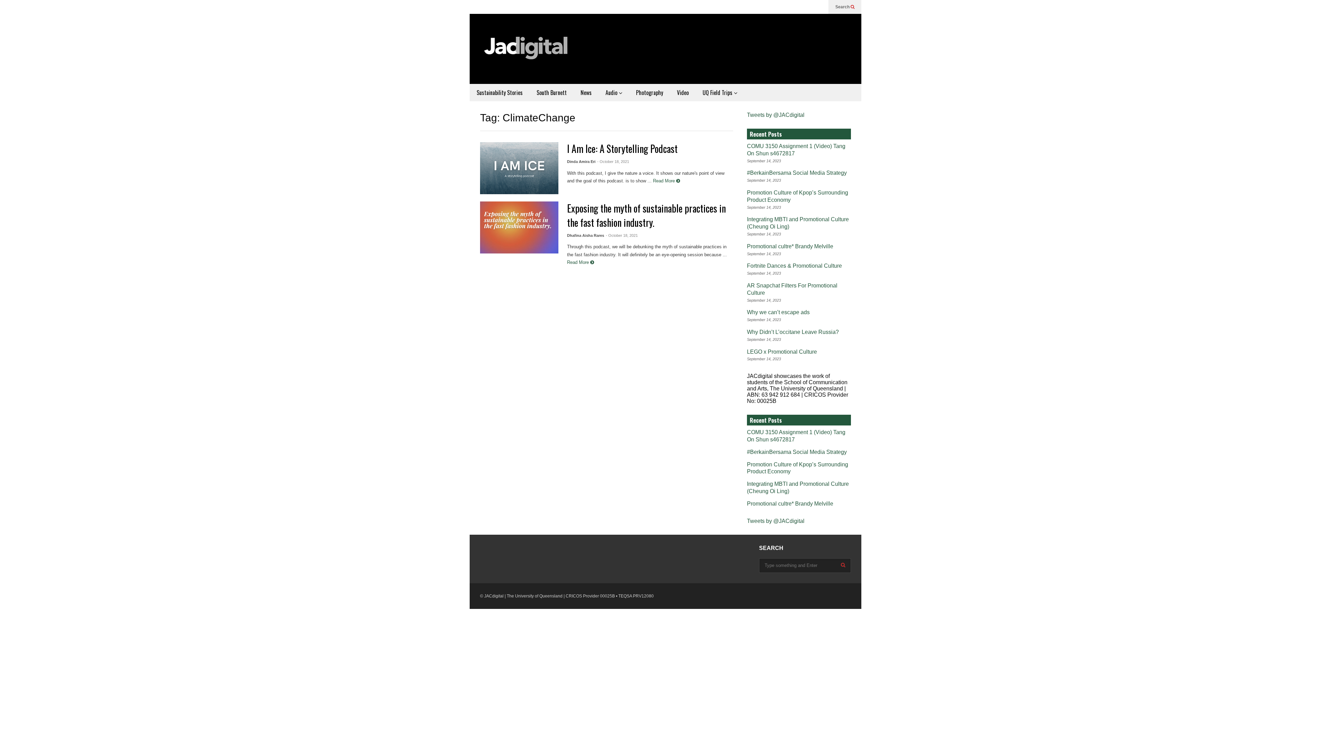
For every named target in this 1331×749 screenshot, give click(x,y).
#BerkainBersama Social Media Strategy (797, 173)
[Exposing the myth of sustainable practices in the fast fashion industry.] (519, 227)
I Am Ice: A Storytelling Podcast (622, 148)
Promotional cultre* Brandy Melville (790, 246)
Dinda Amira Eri (581, 162)
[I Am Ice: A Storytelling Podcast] (519, 168)
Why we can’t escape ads (778, 312)
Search (843, 7)
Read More (664, 180)
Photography (649, 92)
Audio (612, 92)
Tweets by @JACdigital (775, 115)
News (586, 92)
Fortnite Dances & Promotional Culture (794, 266)
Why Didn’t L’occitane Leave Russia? (793, 332)
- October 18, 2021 (613, 162)
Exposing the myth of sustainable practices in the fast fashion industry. (646, 215)
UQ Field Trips (718, 92)
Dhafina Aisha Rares (585, 235)
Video (683, 92)
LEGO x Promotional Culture (782, 352)
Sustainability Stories (500, 92)
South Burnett (552, 92)
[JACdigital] (527, 52)
